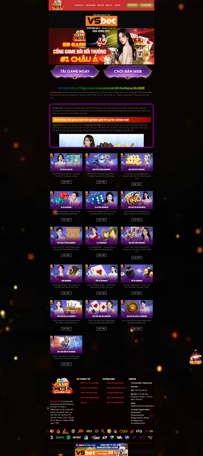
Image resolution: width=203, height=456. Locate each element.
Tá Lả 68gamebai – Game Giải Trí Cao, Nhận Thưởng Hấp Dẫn (101, 248)
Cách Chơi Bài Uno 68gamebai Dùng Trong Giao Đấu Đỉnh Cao (137, 212)
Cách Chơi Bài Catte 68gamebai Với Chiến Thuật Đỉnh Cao (66, 321)
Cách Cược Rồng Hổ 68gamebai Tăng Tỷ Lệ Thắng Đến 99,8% (66, 357)
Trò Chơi (100, 5)
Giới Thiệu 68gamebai (90, 398)
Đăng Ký (109, 5)
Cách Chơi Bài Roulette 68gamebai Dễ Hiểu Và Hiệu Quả (137, 321)
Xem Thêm (66, 182)
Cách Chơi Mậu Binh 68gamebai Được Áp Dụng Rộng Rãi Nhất (101, 321)
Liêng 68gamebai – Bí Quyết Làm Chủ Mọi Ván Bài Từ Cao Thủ (66, 286)
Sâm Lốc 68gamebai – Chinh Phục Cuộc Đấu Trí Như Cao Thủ (101, 286)
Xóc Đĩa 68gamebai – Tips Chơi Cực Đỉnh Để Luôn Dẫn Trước (136, 286)
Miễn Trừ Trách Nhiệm (90, 383)
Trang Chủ (79, 5)
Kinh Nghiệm (91, 5)
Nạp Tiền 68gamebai (115, 398)
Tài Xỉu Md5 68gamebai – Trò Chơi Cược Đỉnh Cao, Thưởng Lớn (101, 212)
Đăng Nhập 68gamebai (116, 388)
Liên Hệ (117, 5)
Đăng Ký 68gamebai (115, 383)
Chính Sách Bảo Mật (89, 393)
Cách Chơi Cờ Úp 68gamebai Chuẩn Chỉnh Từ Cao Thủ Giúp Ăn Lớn (137, 176)
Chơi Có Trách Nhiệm (89, 388)
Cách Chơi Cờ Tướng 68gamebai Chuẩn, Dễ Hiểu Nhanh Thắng (66, 248)
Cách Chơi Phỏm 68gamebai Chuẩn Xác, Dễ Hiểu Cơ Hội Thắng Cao (136, 249)
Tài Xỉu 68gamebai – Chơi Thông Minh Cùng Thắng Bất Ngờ (66, 212)
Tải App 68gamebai (115, 393)
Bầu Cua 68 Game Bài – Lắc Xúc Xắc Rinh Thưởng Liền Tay (66, 175)
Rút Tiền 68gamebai (115, 402)
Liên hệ (84, 402)
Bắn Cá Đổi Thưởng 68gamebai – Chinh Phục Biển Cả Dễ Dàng (101, 175)
